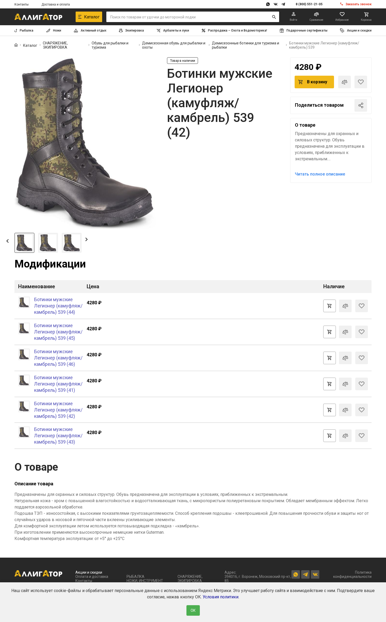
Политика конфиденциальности (352, 574)
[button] (7, 241)
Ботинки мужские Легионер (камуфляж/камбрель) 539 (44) (58, 306)
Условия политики (220, 596)
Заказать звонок (359, 4)
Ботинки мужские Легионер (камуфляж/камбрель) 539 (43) (58, 435)
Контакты (21, 4)
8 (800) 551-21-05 (309, 4)
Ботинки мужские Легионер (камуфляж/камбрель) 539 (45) (58, 332)
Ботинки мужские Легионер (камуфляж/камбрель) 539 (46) (58, 358)
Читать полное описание (320, 174)
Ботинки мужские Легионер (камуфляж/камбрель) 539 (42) (58, 410)
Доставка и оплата (55, 4)
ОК (193, 610)
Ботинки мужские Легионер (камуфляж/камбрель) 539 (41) (58, 384)
